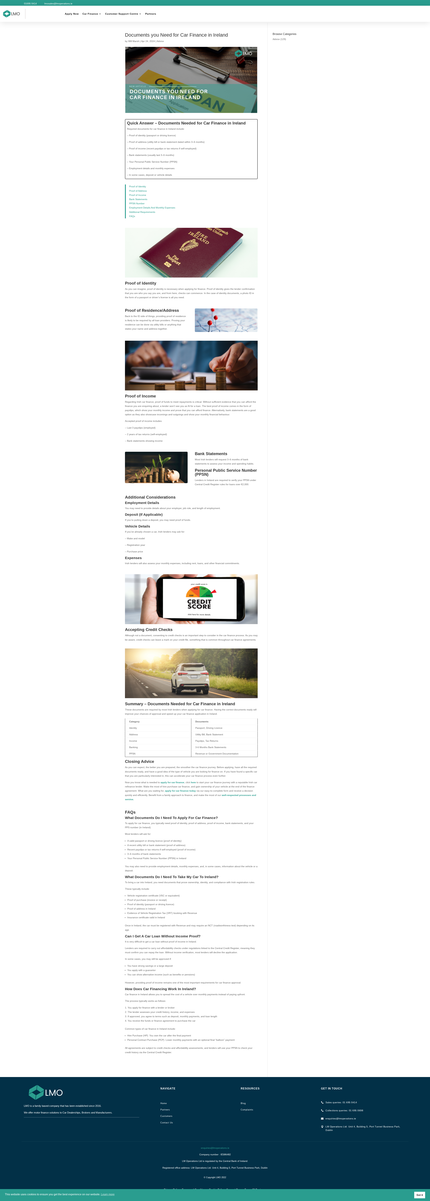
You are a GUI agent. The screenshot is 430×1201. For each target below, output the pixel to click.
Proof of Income (137, 195)
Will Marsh (133, 41)
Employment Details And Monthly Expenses (152, 207)
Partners (150, 13)
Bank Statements (138, 199)
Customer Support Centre (121, 13)
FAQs (132, 216)
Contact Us (166, 1122)
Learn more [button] (108, 1194)
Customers (166, 1116)
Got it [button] (420, 1195)
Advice (160, 41)
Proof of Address (138, 190)
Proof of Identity (137, 186)
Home (163, 1103)
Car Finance (90, 13)
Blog (243, 1103)
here (193, 782)
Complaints (247, 1109)
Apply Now (72, 13)
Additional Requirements (142, 212)
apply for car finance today (180, 790)
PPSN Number (137, 203)
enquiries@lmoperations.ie (215, 1148)
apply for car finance (172, 782)
